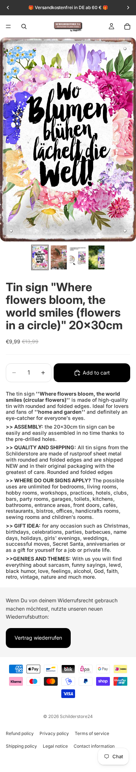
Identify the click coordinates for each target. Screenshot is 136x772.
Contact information (94, 746)
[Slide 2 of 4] (59, 257)
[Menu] (8, 26)
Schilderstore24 (76, 716)
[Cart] (127, 26)
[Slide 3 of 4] (78, 257)
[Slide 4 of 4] (96, 257)
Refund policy (20, 733)
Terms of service (92, 733)
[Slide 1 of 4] (40, 257)
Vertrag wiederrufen (38, 638)
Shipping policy (21, 746)
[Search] (24, 26)
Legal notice (55, 746)
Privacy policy (54, 733)
